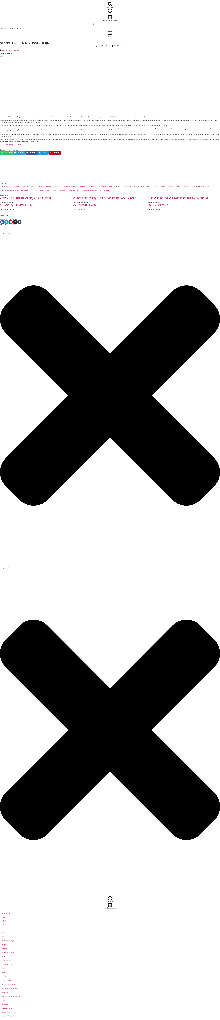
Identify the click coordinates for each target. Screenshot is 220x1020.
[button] (6, 153)
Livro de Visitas (105, 190)
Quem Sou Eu (6, 186)
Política (56, 186)
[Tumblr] (19, 222)
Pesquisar (110, 7)
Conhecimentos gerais (69, 186)
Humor (118, 186)
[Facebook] (2, 222)
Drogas (82, 186)
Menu (110, 36)
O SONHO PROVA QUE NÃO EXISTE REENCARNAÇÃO (104, 198)
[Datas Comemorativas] (110, 17)
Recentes (110, 14)
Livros (171, 186)
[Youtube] (11, 222)
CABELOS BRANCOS (85, 205)
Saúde (41, 186)
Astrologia (24, 190)
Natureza (62, 190)
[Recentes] (110, 10)
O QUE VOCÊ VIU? (157, 205)
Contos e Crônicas (13, 50)
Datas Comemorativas (110, 20)
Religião (91, 186)
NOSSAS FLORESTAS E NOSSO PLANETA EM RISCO (177, 198)
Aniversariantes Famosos (10, 190)
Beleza (33, 186)
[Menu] (110, 33)
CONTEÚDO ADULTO (184, 186)
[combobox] (110, 233)
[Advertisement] (51, 169)
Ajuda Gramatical (129, 186)
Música (163, 186)
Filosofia (16, 186)
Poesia (156, 186)
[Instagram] (15, 222)
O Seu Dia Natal (74, 190)
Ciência (4, 50)
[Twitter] (6, 222)
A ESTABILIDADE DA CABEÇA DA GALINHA (25, 198)
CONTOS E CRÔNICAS (13, 145)
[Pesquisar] (110, 4)
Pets (54, 190)
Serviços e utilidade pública (41, 190)
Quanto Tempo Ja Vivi (89, 190)
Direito (48, 186)
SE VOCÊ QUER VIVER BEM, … (18, 205)
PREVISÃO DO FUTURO (104, 186)
